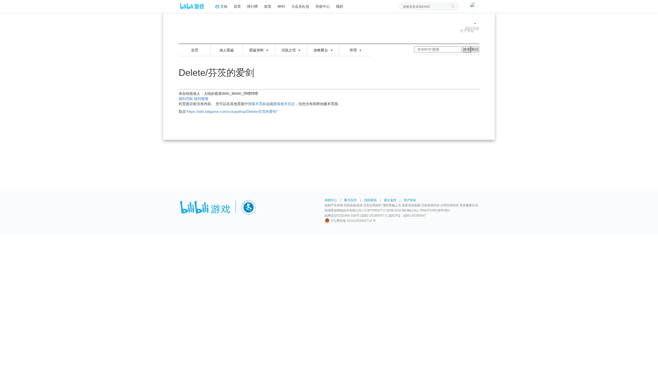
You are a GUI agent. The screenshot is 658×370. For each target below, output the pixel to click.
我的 (339, 6)
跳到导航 (186, 99)
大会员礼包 (300, 6)
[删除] (462, 50)
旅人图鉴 (227, 50)
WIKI (281, 6)
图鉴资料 (257, 50)
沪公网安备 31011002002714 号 (353, 221)
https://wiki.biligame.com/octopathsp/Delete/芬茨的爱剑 (231, 111)
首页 (237, 6)
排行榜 (252, 6)
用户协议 (410, 200)
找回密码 (370, 200)
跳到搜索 (201, 99)
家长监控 (390, 200)
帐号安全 (350, 200)
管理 (354, 50)
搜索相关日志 (284, 104)
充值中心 (322, 6)
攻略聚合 (321, 50)
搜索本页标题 (259, 104)
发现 (267, 6)
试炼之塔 (289, 50)
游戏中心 (331, 200)
